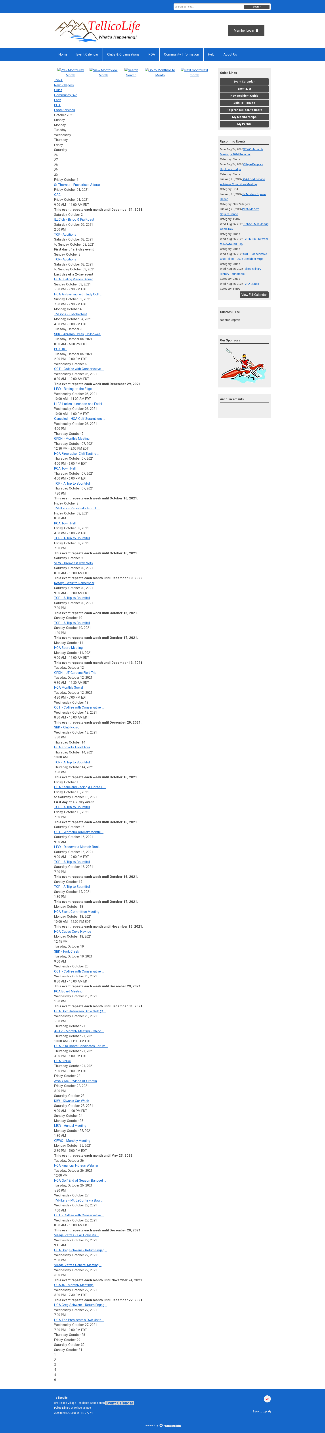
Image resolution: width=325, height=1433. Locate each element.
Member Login (244, 30)
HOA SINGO (62, 1061)
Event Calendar (119, 1403)
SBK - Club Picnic (66, 727)
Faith (57, 100)
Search (257, 6)
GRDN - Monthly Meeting (72, 439)
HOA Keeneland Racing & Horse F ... (80, 787)
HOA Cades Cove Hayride (72, 932)
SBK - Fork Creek (66, 951)
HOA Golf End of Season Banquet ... (80, 1181)
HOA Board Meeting (68, 648)
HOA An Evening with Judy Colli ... (78, 294)
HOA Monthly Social (68, 688)
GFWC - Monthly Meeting (72, 1141)
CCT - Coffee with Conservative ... (79, 369)
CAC (57, 195)
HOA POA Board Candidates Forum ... (81, 1046)
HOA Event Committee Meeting (76, 912)
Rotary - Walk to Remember (74, 583)
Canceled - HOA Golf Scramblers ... (79, 419)
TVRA (58, 80)
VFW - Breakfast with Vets (73, 563)
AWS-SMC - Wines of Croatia (75, 1081)
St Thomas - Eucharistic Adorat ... (78, 185)
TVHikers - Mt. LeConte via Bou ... (78, 1200)
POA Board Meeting (68, 991)
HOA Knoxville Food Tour (72, 747)
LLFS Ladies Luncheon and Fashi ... (79, 404)
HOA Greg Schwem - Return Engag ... (80, 1250)
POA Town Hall (65, 468)
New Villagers (64, 85)
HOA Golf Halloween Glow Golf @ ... (80, 1011)
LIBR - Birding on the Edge (73, 389)
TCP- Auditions (65, 235)
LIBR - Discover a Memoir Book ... (78, 847)
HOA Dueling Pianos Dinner (73, 279)
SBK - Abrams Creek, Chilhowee (77, 334)
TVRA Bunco (251, 283)
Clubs (58, 90)
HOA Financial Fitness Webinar (76, 1165)
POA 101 (60, 349)
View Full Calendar (254, 295)
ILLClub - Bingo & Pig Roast (74, 219)
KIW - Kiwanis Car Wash (71, 1101)
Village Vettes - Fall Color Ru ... (76, 1235)
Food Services (64, 110)
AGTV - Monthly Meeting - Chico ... (79, 1031)
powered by (152, 1425)
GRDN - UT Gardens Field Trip (75, 673)
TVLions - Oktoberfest (70, 314)
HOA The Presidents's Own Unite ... (79, 1320)
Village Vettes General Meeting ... (77, 1265)
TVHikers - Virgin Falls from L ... (77, 508)
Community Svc (65, 95)
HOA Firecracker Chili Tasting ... (76, 454)
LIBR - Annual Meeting (70, 1126)
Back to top (260, 1411)
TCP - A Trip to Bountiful (72, 483)
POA (57, 105)
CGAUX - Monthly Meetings (74, 1285)
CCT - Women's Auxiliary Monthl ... (78, 832)
